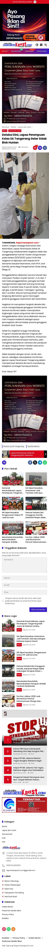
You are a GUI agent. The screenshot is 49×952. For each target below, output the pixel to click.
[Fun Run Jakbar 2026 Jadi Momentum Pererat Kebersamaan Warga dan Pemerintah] (36, 528)
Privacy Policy (8, 914)
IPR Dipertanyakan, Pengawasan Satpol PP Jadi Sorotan (12, 515)
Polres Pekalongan (12, 885)
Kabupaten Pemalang (14, 892)
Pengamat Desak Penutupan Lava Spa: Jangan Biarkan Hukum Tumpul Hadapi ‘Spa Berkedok (28, 778)
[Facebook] (30, 462)
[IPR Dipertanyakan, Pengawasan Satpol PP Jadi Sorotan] (12, 503)
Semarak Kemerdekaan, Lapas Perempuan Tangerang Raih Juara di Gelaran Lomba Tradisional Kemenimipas (12, 490)
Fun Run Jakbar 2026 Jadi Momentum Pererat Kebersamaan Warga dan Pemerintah (36, 539)
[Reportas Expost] (17, 44)
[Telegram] (40, 462)
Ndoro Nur (9, 889)
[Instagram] (4, 929)
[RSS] (13, 929)
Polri (4, 838)
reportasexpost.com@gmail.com (20, 870)
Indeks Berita (7, 906)
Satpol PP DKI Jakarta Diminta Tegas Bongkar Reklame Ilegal (27, 759)
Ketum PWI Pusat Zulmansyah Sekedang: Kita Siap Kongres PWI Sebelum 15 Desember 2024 (28, 750)
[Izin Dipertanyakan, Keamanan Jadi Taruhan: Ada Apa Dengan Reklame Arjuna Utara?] (36, 479)
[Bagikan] (45, 148)
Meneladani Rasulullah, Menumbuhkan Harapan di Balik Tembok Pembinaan (12, 539)
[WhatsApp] (45, 462)
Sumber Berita (33, 446)
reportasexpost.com (9, 147)
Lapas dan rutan (15, 131)
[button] (36, 44)
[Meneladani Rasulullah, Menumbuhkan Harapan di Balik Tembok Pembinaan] (12, 528)
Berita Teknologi (12, 881)
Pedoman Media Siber (11, 910)
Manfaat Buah (11, 896)
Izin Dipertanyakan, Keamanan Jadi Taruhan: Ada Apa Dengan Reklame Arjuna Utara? (34, 490)
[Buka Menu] (41, 44)
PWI (3, 842)
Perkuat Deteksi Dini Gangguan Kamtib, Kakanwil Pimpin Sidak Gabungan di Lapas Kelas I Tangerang (35, 515)
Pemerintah (7, 834)
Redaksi (5, 918)
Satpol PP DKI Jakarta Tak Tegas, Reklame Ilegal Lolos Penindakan (28, 769)
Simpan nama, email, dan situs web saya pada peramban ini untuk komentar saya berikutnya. (23, 601)
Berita (5, 131)
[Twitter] (35, 462)
